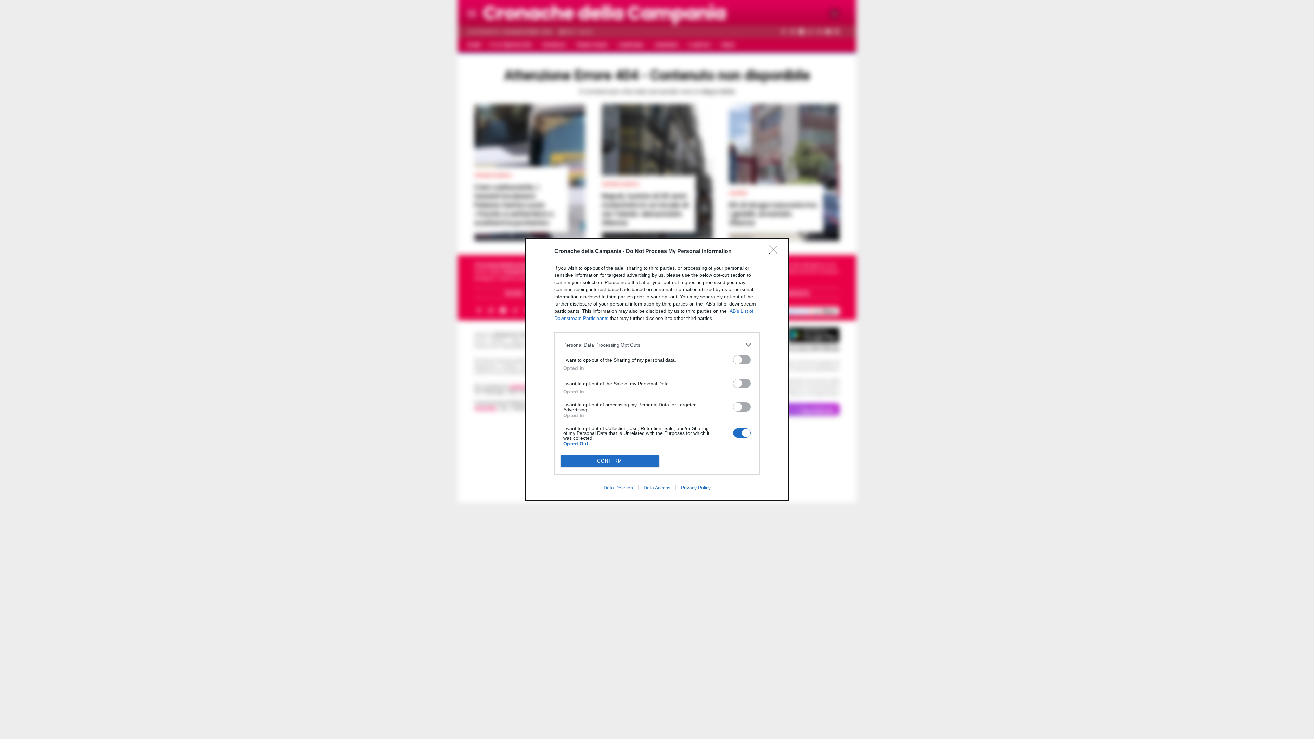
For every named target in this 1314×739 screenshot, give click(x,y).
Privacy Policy (696, 487)
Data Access (657, 487)
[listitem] (657, 344)
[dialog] (657, 369)
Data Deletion (618, 487)
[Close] (775, 251)
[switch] (742, 359)
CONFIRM (609, 461)
